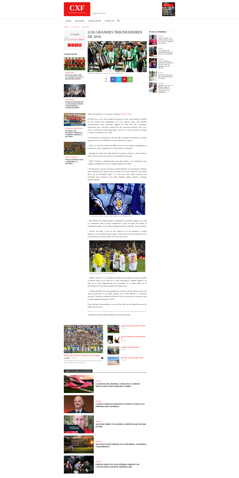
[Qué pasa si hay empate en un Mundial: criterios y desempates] (79, 444)
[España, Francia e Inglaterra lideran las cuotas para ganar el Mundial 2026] (79, 465)
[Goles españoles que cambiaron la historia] (74, 148)
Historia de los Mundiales (74, 128)
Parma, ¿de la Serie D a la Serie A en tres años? (82, 355)
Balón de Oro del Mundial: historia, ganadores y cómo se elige (167, 11)
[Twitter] (76, 45)
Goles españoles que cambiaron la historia (74, 161)
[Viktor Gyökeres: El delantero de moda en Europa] (153, 76)
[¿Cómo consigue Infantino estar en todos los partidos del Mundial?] (79, 404)
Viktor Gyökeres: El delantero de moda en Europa (165, 76)
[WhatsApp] (130, 79)
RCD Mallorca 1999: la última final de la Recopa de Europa (74, 77)
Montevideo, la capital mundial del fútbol (132, 358)
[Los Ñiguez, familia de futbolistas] (113, 350)
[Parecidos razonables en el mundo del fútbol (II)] (113, 340)
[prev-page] (150, 97)
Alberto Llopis (126, 114)
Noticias (85, 27)
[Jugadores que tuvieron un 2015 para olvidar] (113, 329)
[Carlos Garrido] (67, 39)
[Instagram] (72, 45)
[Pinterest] (124, 79)
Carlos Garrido (76, 40)
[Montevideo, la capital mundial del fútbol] (113, 361)
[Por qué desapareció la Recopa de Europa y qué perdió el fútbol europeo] (74, 90)
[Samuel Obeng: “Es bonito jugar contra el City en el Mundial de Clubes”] (153, 40)
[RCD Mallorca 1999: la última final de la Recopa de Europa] (74, 63)
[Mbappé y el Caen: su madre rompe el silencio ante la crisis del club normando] (153, 87)
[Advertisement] (117, 99)
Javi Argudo (67, 358)
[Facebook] (69, 45)
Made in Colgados (167, 5)
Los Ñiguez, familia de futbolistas (130, 347)
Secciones (75, 27)
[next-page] (153, 97)
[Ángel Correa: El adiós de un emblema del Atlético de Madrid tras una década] (153, 63)
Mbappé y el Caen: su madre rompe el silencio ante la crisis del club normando (165, 89)
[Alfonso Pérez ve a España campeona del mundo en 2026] (79, 424)
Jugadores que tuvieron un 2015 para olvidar (133, 326)
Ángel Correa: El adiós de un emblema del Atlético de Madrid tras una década (166, 64)
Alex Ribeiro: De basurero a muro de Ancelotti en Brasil (165, 52)
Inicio (66, 27)
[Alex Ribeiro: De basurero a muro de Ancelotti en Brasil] (153, 51)
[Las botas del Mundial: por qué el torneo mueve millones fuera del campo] (79, 384)
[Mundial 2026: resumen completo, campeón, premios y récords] (74, 119)
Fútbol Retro (69, 72)
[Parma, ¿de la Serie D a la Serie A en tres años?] (83, 339)
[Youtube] (80, 45)
